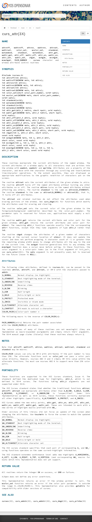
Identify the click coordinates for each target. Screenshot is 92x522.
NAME (64, 46)
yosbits (24, 519)
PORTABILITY (67, 67)
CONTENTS (70, 5)
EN (83, 33)
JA (88, 33)
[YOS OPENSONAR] (16, 5)
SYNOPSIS (66, 50)
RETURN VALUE (67, 71)
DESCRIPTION (67, 54)
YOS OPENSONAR (37, 519)
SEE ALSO (66, 75)
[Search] (69, 15)
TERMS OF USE (52, 519)
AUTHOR (85, 5)
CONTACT (64, 519)
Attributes (69, 58)
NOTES (64, 63)
